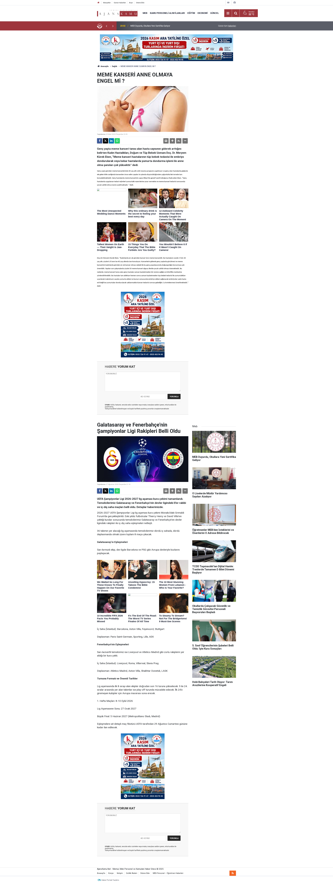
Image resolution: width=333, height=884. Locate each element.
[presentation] (106, 25)
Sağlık (114, 66)
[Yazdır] (166, 140)
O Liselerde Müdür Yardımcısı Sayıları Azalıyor (151, 26)
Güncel (214, 13)
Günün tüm (227, 26)
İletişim (120, 873)
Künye (111, 873)
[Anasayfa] (98, 3)
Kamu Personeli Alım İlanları (167, 13)
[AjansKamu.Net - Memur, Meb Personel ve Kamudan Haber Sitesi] (117, 13)
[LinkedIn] (111, 140)
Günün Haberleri (120, 3)
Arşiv (131, 3)
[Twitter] (105, 140)
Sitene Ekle (140, 3)
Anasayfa (104, 66)
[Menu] (228, 13)
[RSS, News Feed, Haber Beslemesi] (232, 873)
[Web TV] (228, 2)
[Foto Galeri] (234, 2)
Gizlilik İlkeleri (131, 873)
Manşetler (107, 3)
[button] (172, 140)
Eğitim (191, 13)
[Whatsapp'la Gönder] (117, 140)
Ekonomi (203, 13)
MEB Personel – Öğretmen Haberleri (168, 873)
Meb (145, 13)
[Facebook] (99, 140)
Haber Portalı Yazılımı (110, 880)
